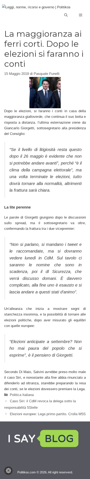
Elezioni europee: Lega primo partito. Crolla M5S (48, 414)
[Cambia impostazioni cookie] (8, 470)
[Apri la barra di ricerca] (66, 15)
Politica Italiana (22, 395)
